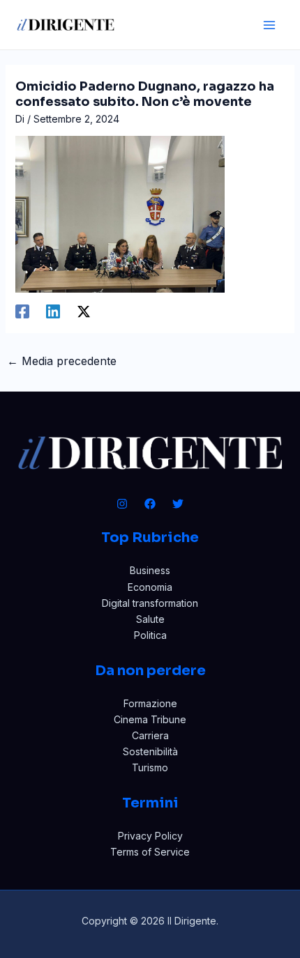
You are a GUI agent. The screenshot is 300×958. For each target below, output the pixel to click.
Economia (150, 587)
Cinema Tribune (150, 719)
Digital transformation (150, 603)
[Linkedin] (53, 311)
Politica (150, 635)
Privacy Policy (150, 836)
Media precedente (62, 361)
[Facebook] (22, 311)
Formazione (150, 703)
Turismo (150, 767)
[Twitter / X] (84, 311)
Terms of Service (150, 852)
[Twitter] (177, 503)
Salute (150, 619)
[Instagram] (122, 503)
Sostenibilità (150, 751)
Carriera (150, 735)
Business (150, 570)
